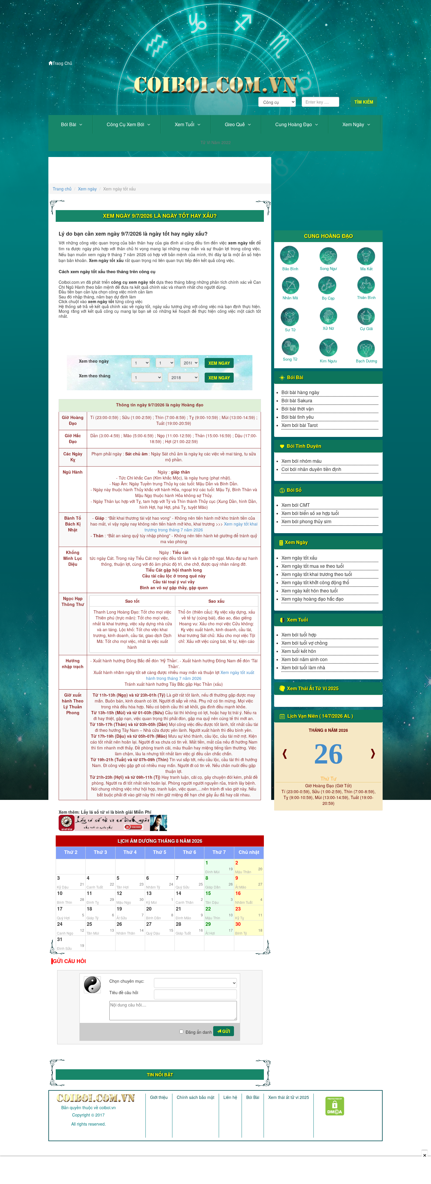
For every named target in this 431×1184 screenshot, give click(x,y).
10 (59, 893)
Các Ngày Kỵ (72, 456)
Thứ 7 (219, 852)
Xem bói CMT (295, 504)
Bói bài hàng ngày (300, 392)
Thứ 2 (70, 852)
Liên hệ (230, 1097)
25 (89, 923)
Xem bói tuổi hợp (298, 634)
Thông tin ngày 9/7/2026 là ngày (159, 405)
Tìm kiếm (363, 102)
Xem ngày (353, 124)
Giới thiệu (159, 1097)
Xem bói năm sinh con (304, 659)
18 (89, 908)
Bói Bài (68, 124)
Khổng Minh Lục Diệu (72, 558)
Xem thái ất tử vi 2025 (288, 1097)
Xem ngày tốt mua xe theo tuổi (312, 566)
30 (238, 923)
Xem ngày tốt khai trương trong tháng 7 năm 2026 (201, 527)
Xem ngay (219, 363)
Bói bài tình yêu (297, 416)
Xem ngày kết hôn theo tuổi (309, 590)
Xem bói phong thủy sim (306, 521)
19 (119, 908)
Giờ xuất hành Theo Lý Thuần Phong (73, 703)
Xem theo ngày (94, 361)
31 (59, 939)
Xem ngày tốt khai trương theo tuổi (316, 574)
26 (119, 923)
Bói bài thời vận (297, 408)
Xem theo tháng (95, 376)
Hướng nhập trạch (73, 663)
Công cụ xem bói (125, 124)
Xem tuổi (184, 124)
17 (59, 908)
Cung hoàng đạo (293, 124)
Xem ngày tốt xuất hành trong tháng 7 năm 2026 (200, 675)
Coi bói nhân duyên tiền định (311, 469)
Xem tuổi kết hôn (298, 651)
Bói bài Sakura (296, 400)
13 (149, 893)
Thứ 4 (130, 852)
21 (178, 908)
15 (208, 893)
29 (208, 923)
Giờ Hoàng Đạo (73, 420)
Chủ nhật (249, 852)
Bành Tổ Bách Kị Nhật (72, 524)
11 (89, 893)
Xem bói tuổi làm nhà (303, 667)
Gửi (225, 1031)
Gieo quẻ (235, 124)
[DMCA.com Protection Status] (331, 1104)
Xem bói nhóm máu (301, 460)
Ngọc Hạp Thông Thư (73, 601)
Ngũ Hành (73, 472)
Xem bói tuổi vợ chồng (304, 642)
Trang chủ (62, 189)
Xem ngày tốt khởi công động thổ (315, 582)
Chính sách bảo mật (195, 1097)
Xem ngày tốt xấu (299, 557)
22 (208, 908)
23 (238, 908)
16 (238, 893)
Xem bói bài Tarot (299, 425)
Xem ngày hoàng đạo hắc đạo (312, 598)
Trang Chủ (62, 63)
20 (149, 908)
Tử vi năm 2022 (216, 142)
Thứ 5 (159, 852)
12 (119, 893)
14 (178, 893)
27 (149, 923)
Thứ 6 (189, 852)
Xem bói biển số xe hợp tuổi (310, 513)
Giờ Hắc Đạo (73, 438)
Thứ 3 (100, 852)
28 (178, 923)
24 (59, 923)
